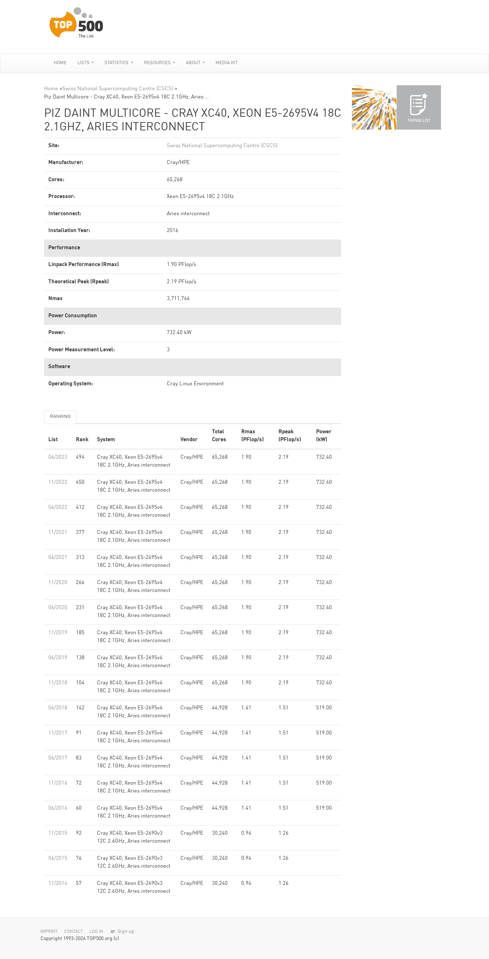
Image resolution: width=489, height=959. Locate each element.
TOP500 (374, 107)
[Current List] (419, 107)
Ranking (60, 416)
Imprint (49, 932)
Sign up (125, 931)
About (194, 63)
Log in (96, 932)
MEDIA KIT (227, 63)
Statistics (117, 63)
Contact (73, 932)
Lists (84, 63)
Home (60, 63)
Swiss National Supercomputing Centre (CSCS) (117, 89)
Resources (158, 63)
